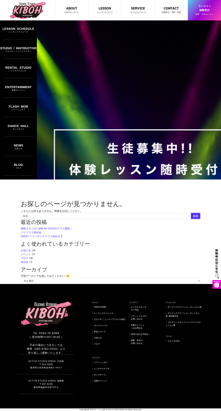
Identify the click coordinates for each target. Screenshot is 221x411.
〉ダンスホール (99, 374)
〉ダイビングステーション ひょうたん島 (184, 307)
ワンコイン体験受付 (204, 10)
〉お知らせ (97, 337)
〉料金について (99, 331)
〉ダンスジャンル (100, 325)
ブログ (24, 258)
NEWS (18, 146)
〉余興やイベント (100, 381)
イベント (26, 254)
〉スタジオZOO (173, 341)
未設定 (24, 262)
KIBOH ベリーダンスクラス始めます (42, 236)
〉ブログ (96, 344)
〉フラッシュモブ (100, 362)
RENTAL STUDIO (18, 69)
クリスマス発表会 (31, 232)
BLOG (18, 166)
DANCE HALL (18, 127)
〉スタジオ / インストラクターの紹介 (109, 319)
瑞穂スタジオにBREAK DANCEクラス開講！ (46, 228)
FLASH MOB (18, 107)
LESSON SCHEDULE (18, 30)
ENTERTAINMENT (18, 88)
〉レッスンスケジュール (102, 313)
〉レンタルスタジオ (101, 368)
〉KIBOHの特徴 (99, 307)
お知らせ (26, 250)
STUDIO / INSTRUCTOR (18, 49)
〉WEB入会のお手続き (139, 334)
